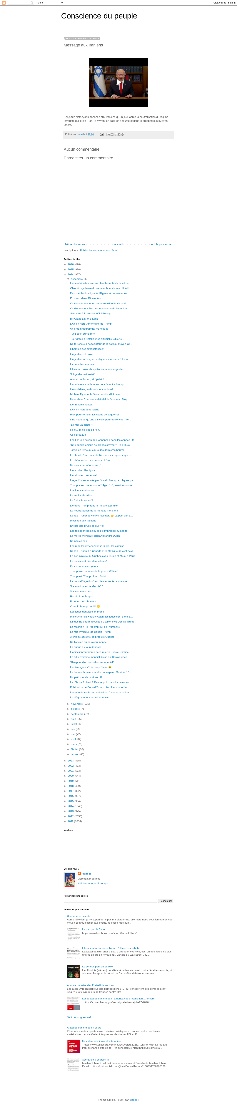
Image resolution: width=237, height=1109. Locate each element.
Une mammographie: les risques (89, 328)
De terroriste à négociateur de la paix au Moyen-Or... (101, 343)
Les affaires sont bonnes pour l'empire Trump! (97, 384)
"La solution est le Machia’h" (86, 586)
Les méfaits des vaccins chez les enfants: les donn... (101, 283)
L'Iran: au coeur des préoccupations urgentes (96, 369)
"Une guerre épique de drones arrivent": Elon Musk (100, 444)
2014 (71, 806)
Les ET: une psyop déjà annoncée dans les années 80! (102, 439)
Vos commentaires (81, 591)
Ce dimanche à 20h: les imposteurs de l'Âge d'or (98, 308)
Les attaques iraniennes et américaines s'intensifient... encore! (118, 998)
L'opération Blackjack (82, 470)
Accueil (118, 244)
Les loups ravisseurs (82, 490)
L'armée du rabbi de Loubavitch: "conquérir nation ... (101, 692)
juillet (74, 723)
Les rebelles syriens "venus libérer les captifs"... (98, 545)
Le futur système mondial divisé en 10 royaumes (98, 656)
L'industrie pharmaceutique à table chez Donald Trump (102, 621)
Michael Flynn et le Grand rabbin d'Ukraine (95, 394)
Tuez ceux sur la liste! (83, 333)
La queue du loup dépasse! (86, 646)
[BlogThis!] (112, 134)
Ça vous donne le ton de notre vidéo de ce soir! (98, 303)
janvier (75, 754)
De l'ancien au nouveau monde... (89, 641)
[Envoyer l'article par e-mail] (101, 134)
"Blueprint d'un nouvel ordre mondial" (92, 662)
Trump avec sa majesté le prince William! (94, 571)
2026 (71, 264)
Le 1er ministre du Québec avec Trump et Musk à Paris (102, 555)
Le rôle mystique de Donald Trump (90, 631)
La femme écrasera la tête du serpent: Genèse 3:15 (100, 672)
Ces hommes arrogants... (85, 566)
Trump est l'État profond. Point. (88, 576)
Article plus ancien (161, 244)
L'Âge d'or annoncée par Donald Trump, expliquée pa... (102, 480)
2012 (71, 816)
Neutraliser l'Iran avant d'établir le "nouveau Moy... (99, 399)
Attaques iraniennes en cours (84, 1027)
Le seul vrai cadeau (81, 495)
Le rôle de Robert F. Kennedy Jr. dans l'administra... (100, 682)
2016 (71, 795)
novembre (77, 703)
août (74, 718)
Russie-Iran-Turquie (82, 596)
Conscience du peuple (99, 15)
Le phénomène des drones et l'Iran (90, 460)
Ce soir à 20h (78, 434)
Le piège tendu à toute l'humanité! (90, 697)
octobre (76, 708)
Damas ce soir (78, 540)
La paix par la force (93, 929)
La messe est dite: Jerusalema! (88, 561)
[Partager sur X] (115, 134)
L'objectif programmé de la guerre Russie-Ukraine (99, 651)
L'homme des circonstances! (87, 348)
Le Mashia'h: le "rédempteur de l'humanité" (95, 626)
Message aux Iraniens (83, 520)
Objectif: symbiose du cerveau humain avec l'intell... (100, 288)
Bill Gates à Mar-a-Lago (84, 318)
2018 (71, 785)
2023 (71, 760)
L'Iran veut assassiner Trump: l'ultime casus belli (110, 948)
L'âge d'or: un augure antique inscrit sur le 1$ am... (100, 359)
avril (73, 739)
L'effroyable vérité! (81, 404)
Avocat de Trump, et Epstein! (87, 379)
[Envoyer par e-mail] (108, 134)
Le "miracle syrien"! (81, 500)
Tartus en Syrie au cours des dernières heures (97, 449)
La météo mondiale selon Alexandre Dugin (95, 535)
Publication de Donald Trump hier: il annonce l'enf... (100, 687)
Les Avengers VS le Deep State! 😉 (90, 667)
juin (73, 729)
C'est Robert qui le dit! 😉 (85, 606)
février (75, 749)
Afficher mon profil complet (93, 883)
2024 (71, 274)
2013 (71, 811)
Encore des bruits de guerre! (87, 525)
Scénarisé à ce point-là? (96, 1059)
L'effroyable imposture (83, 364)
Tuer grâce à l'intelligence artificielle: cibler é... (97, 338)
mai (73, 734)
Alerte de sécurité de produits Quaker (92, 636)
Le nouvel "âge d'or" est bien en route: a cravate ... (100, 581)
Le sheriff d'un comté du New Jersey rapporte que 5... (101, 455)
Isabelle (86, 873)
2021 (71, 770)
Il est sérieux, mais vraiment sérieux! (91, 389)
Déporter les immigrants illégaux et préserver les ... (100, 293)
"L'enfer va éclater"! (81, 424)
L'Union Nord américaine (84, 409)
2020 (71, 775)
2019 (71, 780)
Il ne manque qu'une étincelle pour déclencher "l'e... (100, 419)
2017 (71, 790)
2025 (71, 269)
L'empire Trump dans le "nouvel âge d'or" (94, 505)
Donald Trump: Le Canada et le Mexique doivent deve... (103, 550)
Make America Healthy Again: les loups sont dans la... (101, 616)
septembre (77, 713)
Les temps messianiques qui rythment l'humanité (98, 530)
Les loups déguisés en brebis (87, 611)
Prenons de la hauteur (83, 601)
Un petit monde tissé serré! (86, 677)
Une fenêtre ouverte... (80, 916)
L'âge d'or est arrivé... (83, 354)
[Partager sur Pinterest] (122, 134)
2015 (71, 801)
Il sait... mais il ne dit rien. (85, 429)
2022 (71, 765)
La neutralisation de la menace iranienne (94, 510)
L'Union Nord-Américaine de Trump (91, 323)
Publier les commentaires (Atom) (99, 250)
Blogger (133, 1099)
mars (74, 744)
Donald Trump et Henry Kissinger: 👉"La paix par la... (101, 515)
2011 (71, 821)
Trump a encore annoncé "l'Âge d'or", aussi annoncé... (102, 485)
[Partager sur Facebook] (119, 134)
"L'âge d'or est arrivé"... (84, 374)
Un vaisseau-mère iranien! (85, 465)
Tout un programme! (79, 1017)
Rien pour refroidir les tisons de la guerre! (94, 414)
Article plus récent (75, 244)
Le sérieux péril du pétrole (97, 966)
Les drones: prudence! (83, 475)
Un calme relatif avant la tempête (101, 1041)
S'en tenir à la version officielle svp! (90, 313)
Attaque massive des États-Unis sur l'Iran (91, 985)
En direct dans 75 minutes (85, 298)
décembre (77, 278)
